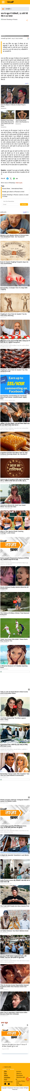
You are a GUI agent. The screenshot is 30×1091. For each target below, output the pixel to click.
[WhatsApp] (27, 32)
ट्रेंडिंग (5, 1071)
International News (17, 188)
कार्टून (5, 1079)
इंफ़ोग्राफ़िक (7, 1078)
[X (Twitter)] (27, 28)
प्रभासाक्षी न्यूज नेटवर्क (6, 38)
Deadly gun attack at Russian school (13, 191)
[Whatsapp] (14, 179)
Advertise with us (20, 1078)
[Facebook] (27, 25)
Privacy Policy (20, 1081)
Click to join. (19, 182)
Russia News (6, 188)
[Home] (3, 8)
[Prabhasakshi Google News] (28, 38)
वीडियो (6, 1075)
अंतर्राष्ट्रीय (7, 9)
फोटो (5, 1073)
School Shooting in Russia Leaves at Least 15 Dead (15, 195)
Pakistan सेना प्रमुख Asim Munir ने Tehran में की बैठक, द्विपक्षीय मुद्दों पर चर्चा (14, 1045)
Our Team (19, 1085)
